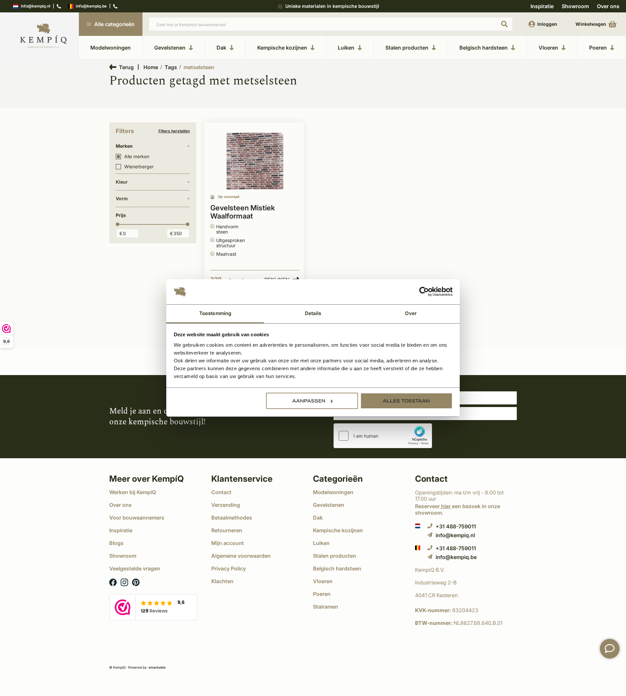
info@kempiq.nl (35, 6)
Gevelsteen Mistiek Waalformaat (242, 212)
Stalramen (325, 606)
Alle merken (136, 156)
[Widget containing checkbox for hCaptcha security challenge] (383, 435)
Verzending (225, 505)
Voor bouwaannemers (136, 517)
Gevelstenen (170, 47)
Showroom (575, 6)
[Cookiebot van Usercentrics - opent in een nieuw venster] (424, 292)
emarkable (157, 667)
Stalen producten (406, 47)
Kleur (122, 182)
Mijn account (227, 543)
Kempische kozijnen (282, 47)
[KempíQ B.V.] (466, 569)
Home (150, 67)
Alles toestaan (406, 401)
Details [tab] (313, 313)
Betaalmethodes (231, 517)
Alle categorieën (114, 24)
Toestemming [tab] (215, 313)
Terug (126, 67)
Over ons (608, 6)
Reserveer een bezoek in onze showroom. (457, 509)
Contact (221, 492)
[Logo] (43, 36)
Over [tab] (411, 313)
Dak (221, 47)
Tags (171, 67)
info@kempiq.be (91, 6)
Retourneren (226, 530)
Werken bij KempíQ (132, 492)
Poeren (598, 47)
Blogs (116, 543)
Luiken (346, 47)
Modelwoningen (110, 47)
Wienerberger (139, 166)
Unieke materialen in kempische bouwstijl (332, 6)
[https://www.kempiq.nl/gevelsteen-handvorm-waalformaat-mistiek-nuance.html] (255, 161)
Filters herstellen (174, 131)
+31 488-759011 (456, 526)
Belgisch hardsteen (483, 47)
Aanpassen (308, 401)
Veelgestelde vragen (134, 568)
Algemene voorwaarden (241, 555)
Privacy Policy (228, 568)
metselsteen (199, 67)
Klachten (222, 581)
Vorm (122, 198)
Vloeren (548, 47)
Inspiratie (542, 6)
